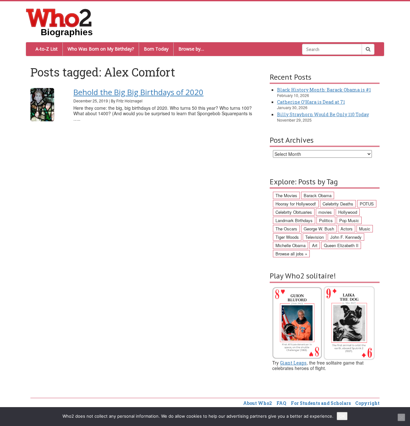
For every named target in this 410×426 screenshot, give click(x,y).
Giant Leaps (293, 363)
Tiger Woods (287, 237)
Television (314, 237)
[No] (401, 417)
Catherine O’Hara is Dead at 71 (311, 102)
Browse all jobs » (291, 254)
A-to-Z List (47, 49)
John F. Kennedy (346, 237)
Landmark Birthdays (294, 220)
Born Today (156, 49)
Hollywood (347, 212)
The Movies (286, 195)
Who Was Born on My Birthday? (101, 49)
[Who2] (59, 17)
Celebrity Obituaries (293, 212)
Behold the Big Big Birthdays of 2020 (138, 92)
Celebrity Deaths (338, 204)
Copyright (367, 403)
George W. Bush (319, 229)
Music (364, 229)
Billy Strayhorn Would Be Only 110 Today (323, 114)
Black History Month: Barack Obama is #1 (324, 90)
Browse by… (191, 49)
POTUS (367, 204)
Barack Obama (318, 195)
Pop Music (349, 220)
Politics (326, 220)
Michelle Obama (290, 245)
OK (342, 416)
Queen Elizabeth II (341, 245)
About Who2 (257, 403)
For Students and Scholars (321, 403)
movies (325, 212)
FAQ (281, 403)
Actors (346, 229)
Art (314, 245)
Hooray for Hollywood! (295, 204)
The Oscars (286, 229)
